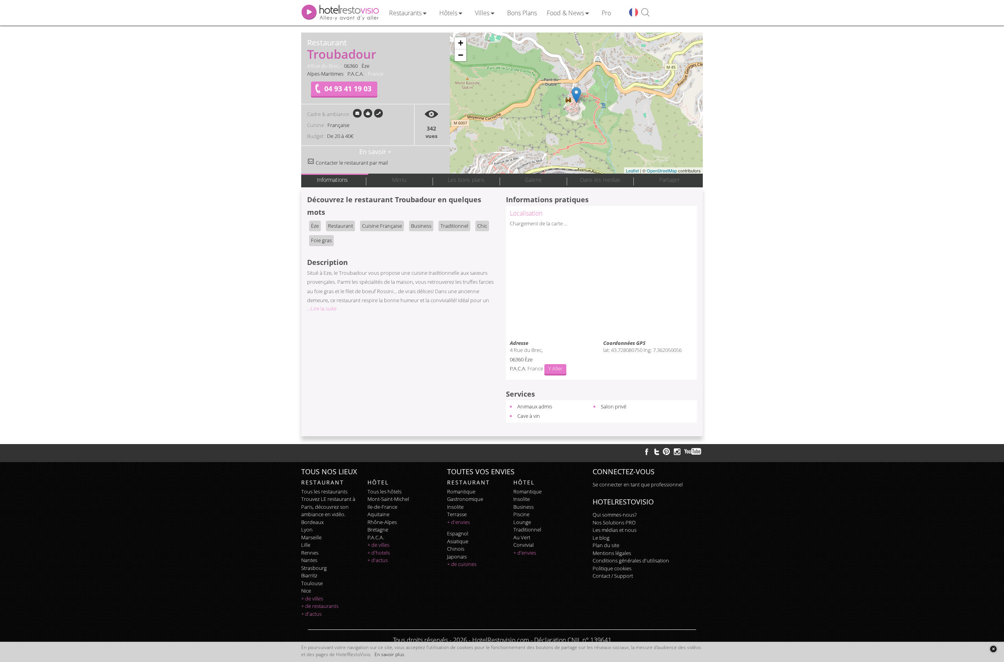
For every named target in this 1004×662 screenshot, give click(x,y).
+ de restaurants (319, 605)
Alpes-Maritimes (325, 73)
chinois (455, 548)
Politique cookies (612, 568)
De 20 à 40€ (340, 136)
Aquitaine (378, 514)
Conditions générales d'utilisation (631, 560)
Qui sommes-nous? (615, 514)
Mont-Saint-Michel (388, 498)
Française (338, 125)
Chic (482, 225)
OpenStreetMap (662, 170)
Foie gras (321, 240)
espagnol (457, 533)
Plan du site (606, 545)
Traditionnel (454, 225)
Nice (306, 590)
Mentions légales (612, 553)
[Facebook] (646, 451)
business (523, 506)
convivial (523, 544)
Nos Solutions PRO (614, 522)
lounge (522, 522)
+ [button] (460, 43)
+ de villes (312, 598)
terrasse (457, 514)
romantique (461, 491)
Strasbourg (314, 567)
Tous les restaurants (324, 491)
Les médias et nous (615, 529)
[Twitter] (656, 451)
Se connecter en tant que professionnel (638, 484)
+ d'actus (311, 613)
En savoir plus (389, 654)
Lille (305, 544)
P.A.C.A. (355, 73)
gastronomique (465, 498)
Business (421, 225)
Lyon (307, 529)
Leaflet (632, 170)
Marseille (311, 537)
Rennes (309, 552)
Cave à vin (528, 415)
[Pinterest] (666, 451)
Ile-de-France (382, 506)
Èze (365, 65)
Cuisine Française (382, 225)
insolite (455, 506)
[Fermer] (993, 649)
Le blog (601, 537)
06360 (351, 65)
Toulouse (312, 583)
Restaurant (340, 225)
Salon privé (613, 406)
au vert (521, 537)
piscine (521, 514)
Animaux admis (534, 406)
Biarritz (309, 575)
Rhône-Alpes (382, 522)
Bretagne (377, 529)
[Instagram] (677, 452)
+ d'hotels (378, 552)
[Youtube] (693, 451)
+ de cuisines (462, 564)
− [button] (460, 55)
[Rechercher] (645, 12)
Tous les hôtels (384, 491)
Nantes (309, 560)
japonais (457, 556)
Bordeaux (312, 522)
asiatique (457, 541)
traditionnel (527, 529)
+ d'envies (458, 522)
